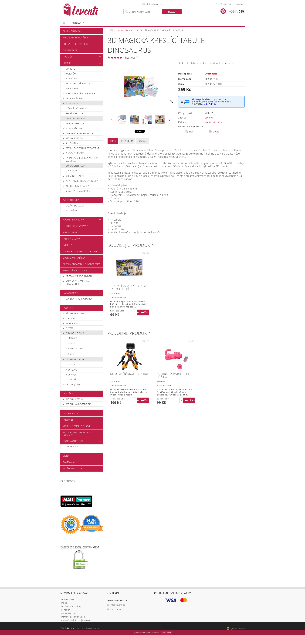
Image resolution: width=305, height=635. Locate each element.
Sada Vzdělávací (75, 98)
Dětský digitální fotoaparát (82, 148)
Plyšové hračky (74, 153)
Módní (71, 343)
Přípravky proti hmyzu (78, 276)
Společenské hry (75, 123)
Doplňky (68, 393)
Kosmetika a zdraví (74, 219)
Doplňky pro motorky (78, 298)
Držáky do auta (74, 205)
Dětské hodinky (74, 359)
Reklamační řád (68, 613)
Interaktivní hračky (77, 185)
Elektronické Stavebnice (80, 93)
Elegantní (73, 337)
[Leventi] (81, 9)
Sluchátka (71, 143)
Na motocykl (70, 292)
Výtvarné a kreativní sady (80, 133)
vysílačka (71, 73)
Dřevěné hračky (74, 175)
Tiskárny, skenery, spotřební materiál (82, 159)
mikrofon (71, 68)
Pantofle (68, 419)
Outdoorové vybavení (76, 225)
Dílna (66, 455)
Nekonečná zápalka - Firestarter (77, 282)
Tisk (191, 131)
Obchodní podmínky (71, 606)
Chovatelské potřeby (75, 43)
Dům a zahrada (72, 31)
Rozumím (166, 632)
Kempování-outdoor (75, 270)
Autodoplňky (71, 199)
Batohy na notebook (78, 404)
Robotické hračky (77, 108)
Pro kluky (71, 369)
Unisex (71, 364)
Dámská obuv (71, 413)
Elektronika (70, 50)
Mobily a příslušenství (76, 426)
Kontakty (78, 22)
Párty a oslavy (71, 238)
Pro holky (71, 374)
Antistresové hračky (77, 83)
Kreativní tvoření (75, 118)
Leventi (209, 117)
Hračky (67, 62)
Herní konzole (74, 113)
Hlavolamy (71, 88)
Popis (113, 141)
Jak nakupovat (68, 599)
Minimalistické (75, 348)
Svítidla (67, 245)
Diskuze (143, 141)
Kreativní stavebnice (77, 190)
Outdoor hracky (75, 165)
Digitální (70, 379)
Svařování (69, 462)
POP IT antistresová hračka (81, 180)
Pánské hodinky (74, 313)
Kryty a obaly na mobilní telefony (77, 433)
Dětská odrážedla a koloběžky (81, 264)
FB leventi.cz (116, 609)
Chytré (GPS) (72, 384)
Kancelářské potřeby (75, 37)
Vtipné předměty (75, 128)
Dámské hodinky (75, 333)
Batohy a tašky (74, 399)
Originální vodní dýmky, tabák (81, 251)
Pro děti (68, 56)
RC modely (71, 103)
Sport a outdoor (73, 440)
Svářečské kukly (72, 468)
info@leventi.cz (117, 604)
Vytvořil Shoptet (237, 628)
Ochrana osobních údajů (73, 616)
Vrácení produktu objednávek (75, 620)
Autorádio (71, 210)
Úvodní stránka (64, 23)
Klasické (70, 318)
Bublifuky (71, 78)
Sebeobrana (70, 232)
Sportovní (71, 323)
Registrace (239, 4)
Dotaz (216, 131)
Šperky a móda (74, 138)
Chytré (69, 328)
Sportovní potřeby (74, 257)
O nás (64, 602)
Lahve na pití (72, 446)
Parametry (127, 141)
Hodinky (68, 307)
